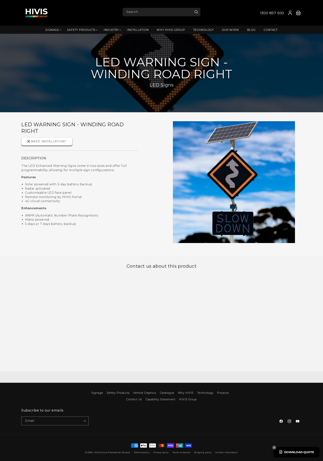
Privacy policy (161, 452)
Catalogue (167, 393)
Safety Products (118, 393)
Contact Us (134, 399)
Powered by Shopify (119, 452)
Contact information (226, 452)
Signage (97, 393)
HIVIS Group (188, 399)
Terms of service (181, 452)
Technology (205, 393)
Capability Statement (161, 399)
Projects (223, 393)
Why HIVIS (185, 393)
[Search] (196, 12)
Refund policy (142, 452)
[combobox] (161, 12)
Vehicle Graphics (144, 393)
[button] (52, 30)
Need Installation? (49, 141)
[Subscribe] (84, 421)
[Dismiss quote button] (274, 447)
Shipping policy (203, 452)
